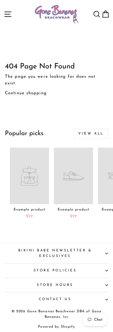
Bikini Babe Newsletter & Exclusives (55, 253)
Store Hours (55, 285)
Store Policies (55, 270)
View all (91, 133)
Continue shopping (26, 93)
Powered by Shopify (56, 327)
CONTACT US (55, 299)
